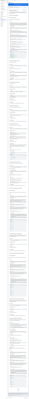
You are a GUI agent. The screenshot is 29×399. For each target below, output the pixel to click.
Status (16, 210)
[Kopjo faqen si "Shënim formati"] (17, 10)
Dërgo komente (24, 10)
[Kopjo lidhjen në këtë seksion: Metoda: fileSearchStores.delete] (20, 82)
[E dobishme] (25, 9)
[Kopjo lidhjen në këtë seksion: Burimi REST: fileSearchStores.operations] (22, 188)
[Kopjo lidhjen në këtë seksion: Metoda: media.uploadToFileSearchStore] (22, 318)
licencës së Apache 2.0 (19, 393)
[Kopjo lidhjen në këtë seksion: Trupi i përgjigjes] (14, 120)
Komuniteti (24, 0)
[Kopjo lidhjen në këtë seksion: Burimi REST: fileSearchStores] (19, 15)
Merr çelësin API (19, 0)
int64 (19, 41)
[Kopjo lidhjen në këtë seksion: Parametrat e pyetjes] (15, 93)
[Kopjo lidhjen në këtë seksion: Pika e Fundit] (13, 64)
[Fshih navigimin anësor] (6, 398)
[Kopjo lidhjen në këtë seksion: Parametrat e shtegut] (15, 112)
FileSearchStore (19, 68)
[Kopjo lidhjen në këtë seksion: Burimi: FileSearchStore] (17, 17)
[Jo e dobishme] (26, 9)
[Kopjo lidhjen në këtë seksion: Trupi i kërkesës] (14, 67)
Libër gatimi (22, 0)
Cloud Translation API (16, 7)
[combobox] (9, 0)
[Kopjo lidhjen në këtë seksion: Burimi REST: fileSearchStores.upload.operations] (25, 253)
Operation (24, 185)
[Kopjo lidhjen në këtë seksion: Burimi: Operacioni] (15, 190)
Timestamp (17, 34)
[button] (3, 19)
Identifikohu (27, 0)
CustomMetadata (19, 179)
